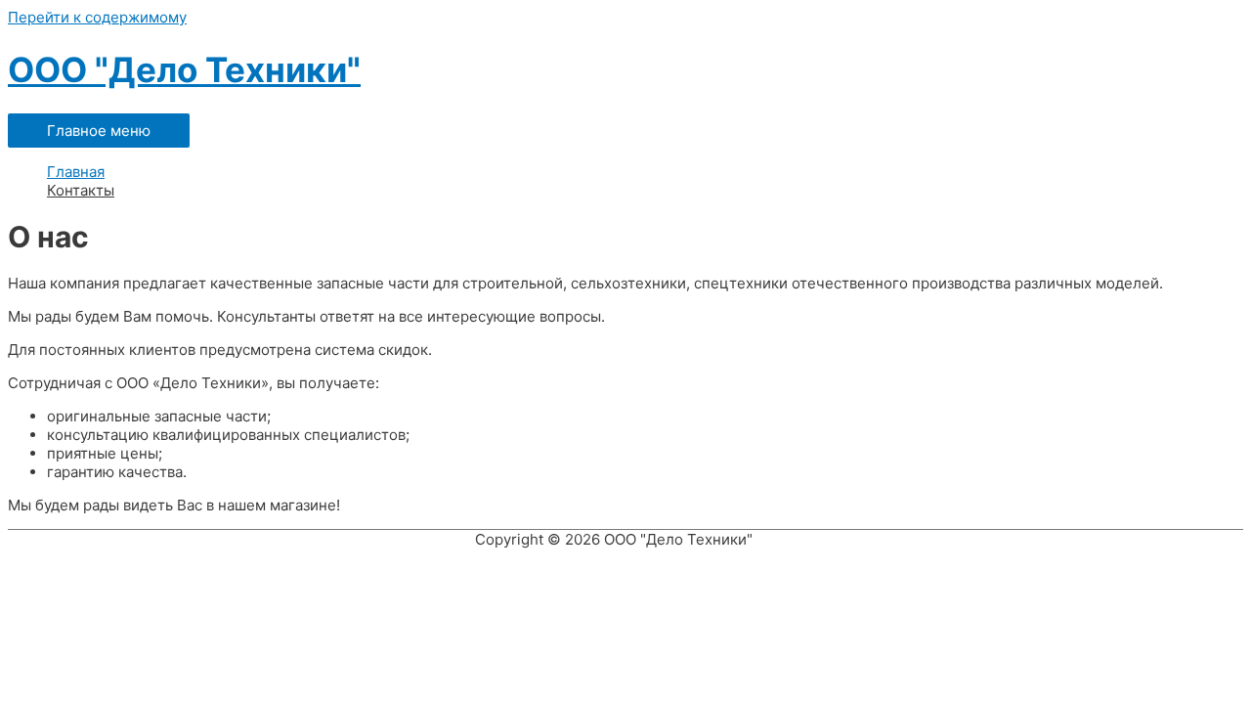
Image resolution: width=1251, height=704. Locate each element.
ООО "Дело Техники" (184, 69)
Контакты (80, 190)
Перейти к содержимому (97, 17)
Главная (76, 171)
